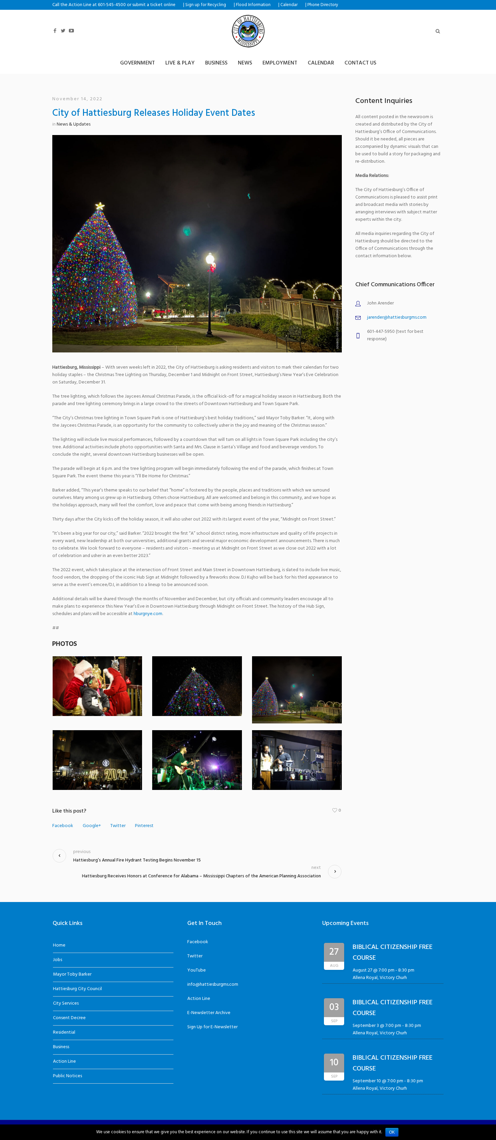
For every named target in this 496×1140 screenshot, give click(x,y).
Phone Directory (322, 5)
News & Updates (73, 124)
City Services (66, 1003)
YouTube (196, 970)
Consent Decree (69, 1018)
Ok (392, 1132)
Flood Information (253, 5)
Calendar (289, 5)
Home (59, 945)
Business (61, 1047)
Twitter (118, 826)
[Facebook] (55, 31)
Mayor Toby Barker (72, 974)
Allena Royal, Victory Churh (380, 978)
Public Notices (67, 1076)
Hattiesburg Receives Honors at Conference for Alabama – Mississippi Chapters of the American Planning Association (201, 876)
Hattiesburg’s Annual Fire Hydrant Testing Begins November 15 (137, 860)
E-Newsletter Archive (208, 1013)
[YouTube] (71, 31)
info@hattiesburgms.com (212, 984)
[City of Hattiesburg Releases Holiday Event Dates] (197, 243)
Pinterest (144, 826)
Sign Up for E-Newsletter (212, 1027)
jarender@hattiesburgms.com (396, 317)
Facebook (62, 826)
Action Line (64, 1061)
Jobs (57, 960)
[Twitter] (63, 31)
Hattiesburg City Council (77, 989)
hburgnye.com (148, 614)
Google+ (92, 826)
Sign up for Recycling (205, 5)
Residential (64, 1032)
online (169, 5)
